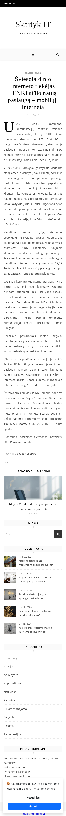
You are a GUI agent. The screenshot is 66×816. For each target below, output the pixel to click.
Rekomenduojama (15, 709)
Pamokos (9, 700)
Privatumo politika (33, 813)
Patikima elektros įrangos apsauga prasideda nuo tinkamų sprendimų (32, 597)
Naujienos (33, 73)
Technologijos (12, 734)
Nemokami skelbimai (17, 776)
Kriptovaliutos (12, 683)
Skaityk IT (33, 24)
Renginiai (9, 717)
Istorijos (9, 666)
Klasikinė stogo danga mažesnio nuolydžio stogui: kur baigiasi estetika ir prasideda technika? (36, 563)
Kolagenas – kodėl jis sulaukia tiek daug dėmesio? (35, 613)
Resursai (9, 725)
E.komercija (11, 658)
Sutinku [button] (34, 806)
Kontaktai (10, 3)
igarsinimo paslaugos (17, 771)
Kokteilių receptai (14, 767)
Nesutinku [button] (33, 797)
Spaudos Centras (25, 453)
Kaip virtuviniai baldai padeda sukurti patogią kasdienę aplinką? (35, 580)
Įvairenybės (11, 675)
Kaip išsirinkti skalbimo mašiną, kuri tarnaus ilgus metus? (35, 629)
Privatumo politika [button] (44, 788)
